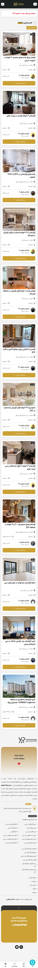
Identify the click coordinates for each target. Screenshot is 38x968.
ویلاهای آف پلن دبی (30, 852)
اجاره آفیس (14, 832)
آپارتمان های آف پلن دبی (29, 849)
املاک (34, 889)
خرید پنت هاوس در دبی (29, 835)
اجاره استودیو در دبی (11, 843)
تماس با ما (33, 885)
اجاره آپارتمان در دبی (11, 824)
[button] (19, 908)
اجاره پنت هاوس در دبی (10, 835)
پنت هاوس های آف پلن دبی (29, 864)
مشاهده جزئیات (20, 83)
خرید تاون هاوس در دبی (29, 839)
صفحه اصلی (32, 878)
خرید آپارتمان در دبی (30, 824)
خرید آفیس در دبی (31, 832)
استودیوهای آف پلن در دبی (28, 856)
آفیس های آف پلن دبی (29, 860)
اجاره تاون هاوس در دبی (10, 839)
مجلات (34, 892)
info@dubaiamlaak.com (29, 820)
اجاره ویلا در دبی (12, 828)
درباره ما (34, 881)
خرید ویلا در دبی (31, 828)
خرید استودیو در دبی (30, 843)
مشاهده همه (31, 28)
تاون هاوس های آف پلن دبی (29, 870)
